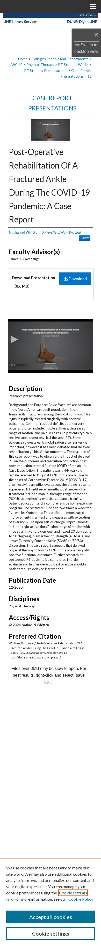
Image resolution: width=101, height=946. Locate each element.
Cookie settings (73, 892)
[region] (50, 902)
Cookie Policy (80, 899)
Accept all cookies (50, 917)
